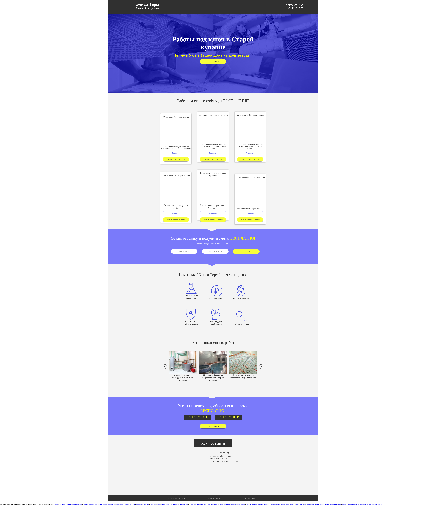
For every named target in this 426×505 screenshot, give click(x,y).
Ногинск (248, 504)
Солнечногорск (300, 504)
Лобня (208, 504)
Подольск (260, 504)
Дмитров (105, 504)
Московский (232, 504)
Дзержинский (98, 504)
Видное (80, 504)
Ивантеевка (153, 504)
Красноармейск (184, 504)
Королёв (169, 504)
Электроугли (366, 504)
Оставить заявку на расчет (176, 159)
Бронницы (75, 504)
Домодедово (120, 504)
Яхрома (380, 504)
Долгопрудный (112, 504)
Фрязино (321, 504)
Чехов (339, 504)
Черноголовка (333, 504)
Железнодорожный (130, 504)
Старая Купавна (309, 504)
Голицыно (86, 504)
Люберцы (220, 504)
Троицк (317, 504)
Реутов (278, 504)
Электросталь (358, 504)
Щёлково (344, 504)
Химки (327, 504)
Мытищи (226, 504)
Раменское (273, 504)
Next (261, 366)
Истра (158, 504)
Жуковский (139, 504)
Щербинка (351, 504)
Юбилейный (373, 504)
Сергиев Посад (285, 504)
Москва (56, 504)
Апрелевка (62, 504)
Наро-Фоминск (241, 504)
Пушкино (266, 504)
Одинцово (254, 504)
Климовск (164, 504)
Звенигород (146, 504)
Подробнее (176, 153)
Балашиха (68, 504)
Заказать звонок (213, 61)
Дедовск (91, 504)
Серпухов (292, 504)
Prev (165, 366)
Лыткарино (214, 504)
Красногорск (192, 504)
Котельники (176, 504)
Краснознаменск (201, 504)
